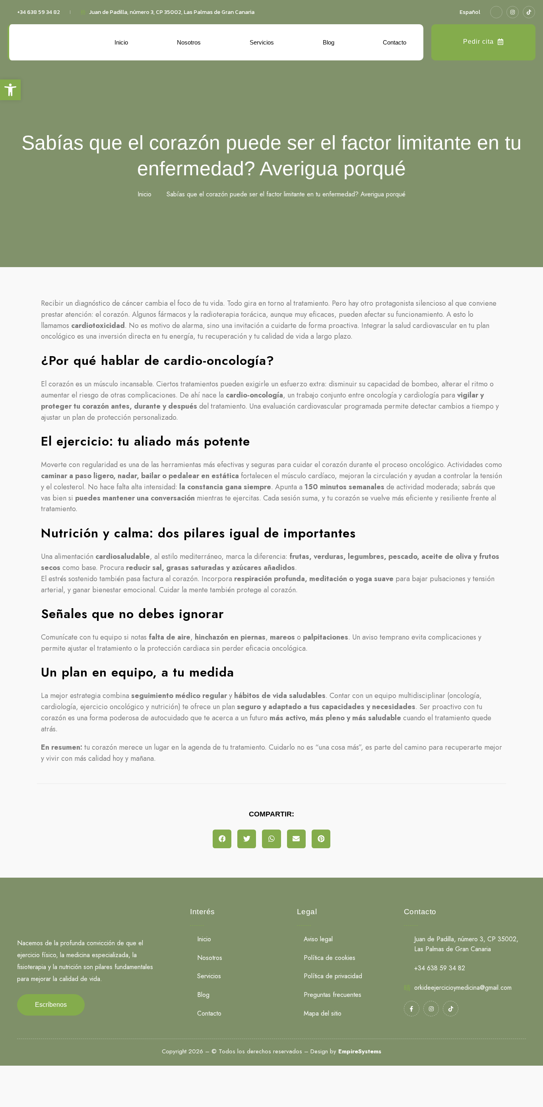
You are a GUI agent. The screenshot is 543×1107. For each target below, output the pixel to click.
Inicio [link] (121, 42)
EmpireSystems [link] (359, 1051)
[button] (222, 839)
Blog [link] (328, 42)
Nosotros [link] (189, 42)
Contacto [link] (394, 42)
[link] (10, 89)
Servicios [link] (262, 42)
